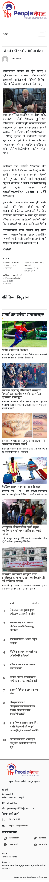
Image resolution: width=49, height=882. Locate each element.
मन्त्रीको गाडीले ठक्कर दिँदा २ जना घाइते (34, 264)
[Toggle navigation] (42, 33)
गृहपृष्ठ (5, 34)
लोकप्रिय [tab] (35, 603)
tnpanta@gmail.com (18, 826)
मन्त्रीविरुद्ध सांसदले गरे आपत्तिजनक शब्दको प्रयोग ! (12, 277)
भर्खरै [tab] (12, 603)
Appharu (43, 877)
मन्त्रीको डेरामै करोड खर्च (11, 262)
